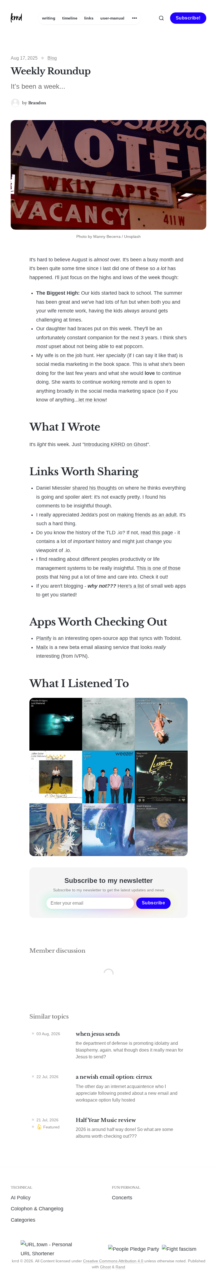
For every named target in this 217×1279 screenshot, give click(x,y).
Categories (23, 1220)
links (89, 18)
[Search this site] (161, 18)
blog (52, 58)
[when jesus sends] (108, 1047)
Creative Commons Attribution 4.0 (113, 1261)
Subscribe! (188, 18)
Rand (120, 1267)
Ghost (105, 1267)
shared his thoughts (94, 488)
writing (48, 18)
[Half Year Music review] (108, 1130)
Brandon (37, 102)
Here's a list (131, 586)
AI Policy (21, 1197)
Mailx (42, 647)
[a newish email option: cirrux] (108, 1090)
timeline (69, 18)
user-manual (112, 18)
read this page (157, 532)
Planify (43, 638)
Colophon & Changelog (37, 1208)
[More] (134, 18)
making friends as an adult (147, 515)
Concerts (122, 1197)
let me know (92, 400)
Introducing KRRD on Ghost (115, 444)
